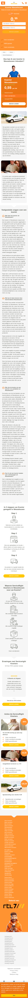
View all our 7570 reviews (14, 700)
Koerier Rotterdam (9, 892)
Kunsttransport (8, 861)
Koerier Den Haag (9, 884)
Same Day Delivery (9, 870)
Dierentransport (8, 827)
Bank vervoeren (8, 822)
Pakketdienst (8, 866)
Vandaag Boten (8, 941)
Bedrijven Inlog (14, 974)
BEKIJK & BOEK (14, 103)
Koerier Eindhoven (9, 885)
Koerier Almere (8, 877)
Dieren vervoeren (9, 825)
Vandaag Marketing (9, 961)
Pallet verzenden (9, 868)
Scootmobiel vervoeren (10, 844)
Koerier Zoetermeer (9, 897)
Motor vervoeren (9, 839)
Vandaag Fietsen (9, 948)
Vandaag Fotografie (9, 963)
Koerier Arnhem (8, 882)
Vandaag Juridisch (9, 949)
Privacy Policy (14, 970)
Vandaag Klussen (9, 938)
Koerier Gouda (8, 887)
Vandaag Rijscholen (9, 944)
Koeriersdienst (8, 860)
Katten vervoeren (9, 834)
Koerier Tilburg (8, 894)
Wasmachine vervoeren (10, 847)
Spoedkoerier (8, 873)
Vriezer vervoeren (9, 845)
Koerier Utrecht (8, 895)
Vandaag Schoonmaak (10, 953)
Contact (14, 972)
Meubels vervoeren (9, 837)
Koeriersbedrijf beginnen (10, 858)
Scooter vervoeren (9, 842)
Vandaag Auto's (8, 936)
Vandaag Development (10, 960)
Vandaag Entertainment (10, 946)
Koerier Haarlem (9, 890)
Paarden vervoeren (9, 840)
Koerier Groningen (9, 889)
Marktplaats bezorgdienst (11, 863)
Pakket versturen (9, 865)
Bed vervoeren (8, 824)
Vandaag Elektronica (10, 956)
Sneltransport (8, 871)
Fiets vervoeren (8, 829)
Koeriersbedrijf (8, 856)
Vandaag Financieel (9, 958)
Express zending (9, 851)
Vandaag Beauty (9, 939)
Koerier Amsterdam (9, 880)
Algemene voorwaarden (14, 968)
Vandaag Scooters (9, 954)
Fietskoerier (7, 853)
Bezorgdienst (8, 849)
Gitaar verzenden (9, 830)
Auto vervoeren (8, 820)
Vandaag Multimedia (9, 951)
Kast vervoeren (8, 832)
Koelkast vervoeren (9, 835)
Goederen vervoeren (10, 854)
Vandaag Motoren (9, 943)
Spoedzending (8, 875)
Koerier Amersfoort (9, 879)
